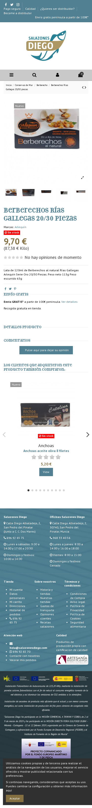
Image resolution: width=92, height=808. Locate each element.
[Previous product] (83, 87)
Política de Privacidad (77, 608)
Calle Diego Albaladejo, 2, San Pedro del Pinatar (22, 525)
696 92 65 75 (15, 538)
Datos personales (17, 596)
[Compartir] (5, 289)
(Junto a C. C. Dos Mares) (20, 531)
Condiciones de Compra (78, 596)
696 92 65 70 (21, 651)
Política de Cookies (77, 616)
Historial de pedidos (17, 612)
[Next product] (85, 87)
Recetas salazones (47, 624)
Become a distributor (18, 13)
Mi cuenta (16, 589)
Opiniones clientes (47, 616)
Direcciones (17, 606)
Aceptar (15, 798)
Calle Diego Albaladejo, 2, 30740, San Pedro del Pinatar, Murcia (68, 527)
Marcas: (9, 227)
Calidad (30, 8)
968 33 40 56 (61, 538)
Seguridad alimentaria (78, 624)
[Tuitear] (10, 289)
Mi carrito (16, 602)
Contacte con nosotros (25, 656)
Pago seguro (12, 8)
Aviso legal (77, 602)
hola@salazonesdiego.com (28, 648)
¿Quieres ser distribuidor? (57, 8)
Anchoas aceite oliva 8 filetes (46, 451)
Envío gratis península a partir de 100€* (61, 17)
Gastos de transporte (47, 608)
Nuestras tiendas (46, 600)
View (46, 472)
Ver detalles (69, 302)
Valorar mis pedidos (23, 660)
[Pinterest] (15, 289)
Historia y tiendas (46, 592)
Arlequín (20, 227)
